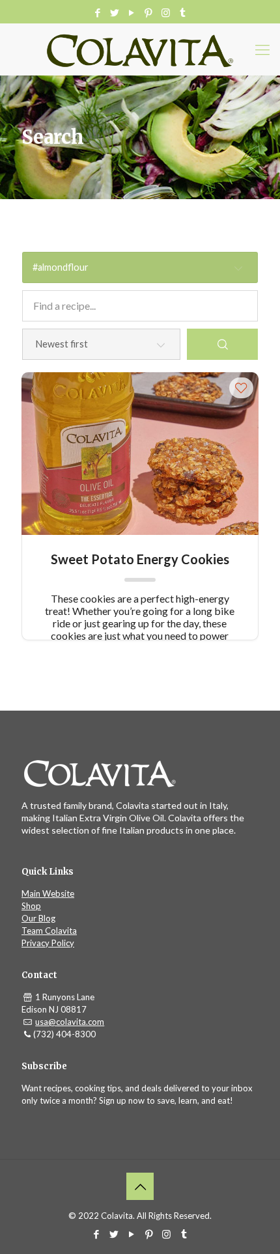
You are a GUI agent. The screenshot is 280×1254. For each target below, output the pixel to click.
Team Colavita (49, 930)
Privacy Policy (47, 943)
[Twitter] (115, 12)
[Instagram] (166, 12)
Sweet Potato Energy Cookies (140, 559)
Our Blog (38, 918)
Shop (31, 906)
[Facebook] (98, 12)
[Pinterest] (149, 12)
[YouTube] (132, 12)
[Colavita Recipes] (140, 49)
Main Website (47, 893)
